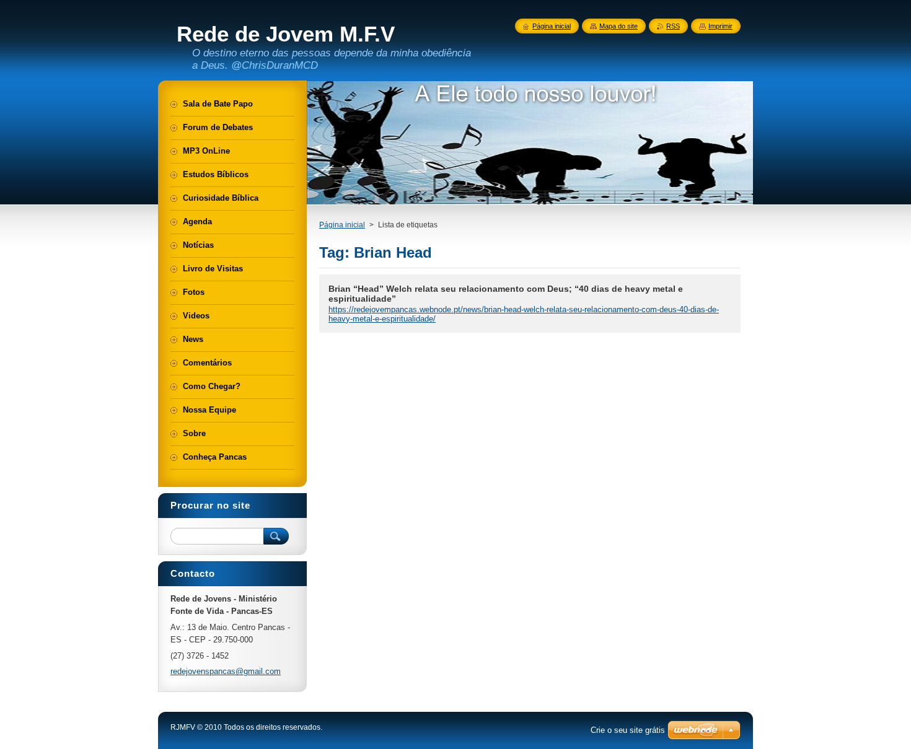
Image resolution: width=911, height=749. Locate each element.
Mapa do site (618, 26)
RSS (673, 26)
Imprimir (720, 26)
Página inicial (342, 225)
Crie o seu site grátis (628, 730)
